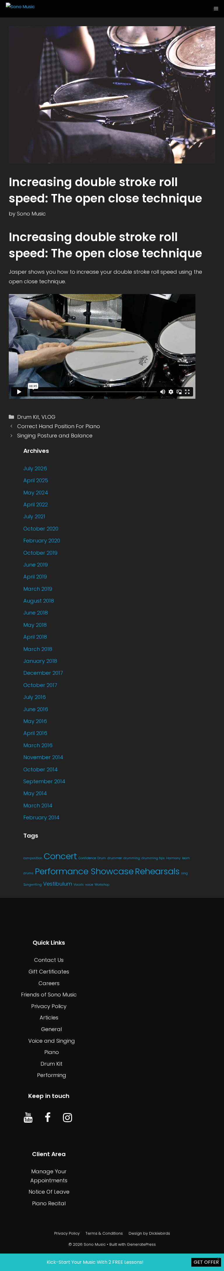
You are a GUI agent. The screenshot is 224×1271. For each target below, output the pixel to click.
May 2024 (35, 492)
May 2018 (35, 625)
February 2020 (41, 540)
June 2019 (35, 564)
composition (32, 858)
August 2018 (38, 600)
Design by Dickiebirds (149, 1233)
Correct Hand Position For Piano (58, 426)
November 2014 (43, 757)
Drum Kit (28, 417)
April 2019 (35, 576)
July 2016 (34, 697)
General (51, 1029)
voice (89, 884)
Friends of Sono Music (49, 994)
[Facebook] (47, 1118)
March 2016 (37, 745)
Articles (49, 1017)
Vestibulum (57, 883)
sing (184, 873)
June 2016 (35, 709)
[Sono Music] (19, 8)
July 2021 (34, 516)
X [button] (218, 1259)
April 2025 (35, 480)
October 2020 (40, 528)
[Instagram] (67, 1118)
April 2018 (35, 636)
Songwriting (32, 884)
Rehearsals (157, 871)
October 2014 (40, 769)
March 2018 (37, 649)
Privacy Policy (48, 1006)
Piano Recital (49, 1203)
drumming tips (153, 858)
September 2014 (44, 781)
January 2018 (40, 661)
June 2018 (35, 612)
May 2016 (35, 721)
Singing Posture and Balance (54, 435)
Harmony (173, 858)
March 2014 (37, 805)
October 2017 (40, 685)
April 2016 (35, 733)
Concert (60, 856)
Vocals (79, 884)
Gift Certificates (49, 971)
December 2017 (43, 673)
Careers (49, 983)
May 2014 (35, 793)
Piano (51, 1052)
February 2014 (41, 817)
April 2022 (35, 504)
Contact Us (49, 960)
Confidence (87, 858)
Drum (101, 858)
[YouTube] (28, 1118)
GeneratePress (141, 1244)
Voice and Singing (51, 1040)
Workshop (101, 884)
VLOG (48, 417)
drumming (131, 858)
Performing (51, 1075)
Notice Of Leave (49, 1191)
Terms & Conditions (104, 1233)
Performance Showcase (84, 871)
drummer (114, 858)
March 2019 (37, 588)
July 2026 (35, 468)
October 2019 (40, 552)
